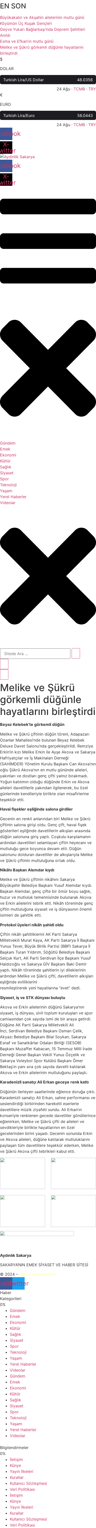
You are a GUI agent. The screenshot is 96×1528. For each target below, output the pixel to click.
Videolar (17, 1370)
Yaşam (16, 1358)
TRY (92, 88)
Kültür (15, 1328)
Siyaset (16, 1340)
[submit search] (76, 653)
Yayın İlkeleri (21, 1471)
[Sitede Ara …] (4, 664)
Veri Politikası (22, 1489)
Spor (14, 1346)
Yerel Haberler (23, 1364)
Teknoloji (18, 1352)
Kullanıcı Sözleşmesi (28, 1483)
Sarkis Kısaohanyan (37, 1274)
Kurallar (17, 1477)
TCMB (79, 88)
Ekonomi (18, 1322)
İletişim (16, 1459)
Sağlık (15, 1334)
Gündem (17, 1310)
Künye (15, 1465)
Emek (15, 1316)
